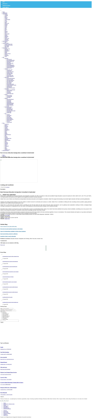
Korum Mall (9, 107)
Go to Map (7, 215)
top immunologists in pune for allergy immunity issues (11, 256)
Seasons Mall (9, 117)
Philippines (6, 36)
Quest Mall (9, 97)
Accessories (7, 124)
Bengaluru (6, 58)
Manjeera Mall (9, 90)
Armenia (6, 14)
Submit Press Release (6, 5)
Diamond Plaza (9, 95)
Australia (6, 15)
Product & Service (6, 150)
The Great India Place (10, 80)
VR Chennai (9, 74)
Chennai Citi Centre (10, 71)
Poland (6, 37)
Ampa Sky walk (9, 69)
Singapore (6, 39)
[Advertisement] (46, 330)
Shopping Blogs (7, 149)
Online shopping (7, 140)
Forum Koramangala (10, 66)
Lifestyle (6, 137)
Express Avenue (9, 72)
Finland (6, 25)
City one (8, 121)
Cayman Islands (7, 19)
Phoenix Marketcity (10, 119)
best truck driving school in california (8, 233)
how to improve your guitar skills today (8, 226)
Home (4, 1)
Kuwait (6, 30)
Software (6, 144)
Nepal (6, 32)
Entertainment (7, 50)
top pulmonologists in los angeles (7, 297)
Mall (3, 57)
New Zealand (7, 33)
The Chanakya (9, 82)
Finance (6, 51)
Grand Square (9, 70)
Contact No (2, 309)
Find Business (5, 13)
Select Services (3, 311)
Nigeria (6, 34)
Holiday (6, 133)
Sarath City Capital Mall (11, 89)
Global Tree (7, 218)
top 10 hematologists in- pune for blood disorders (10, 266)
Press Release (5, 47)
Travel (6, 56)
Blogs (4, 123)
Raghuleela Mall (9, 109)
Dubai (6, 22)
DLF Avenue (9, 83)
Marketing (6, 139)
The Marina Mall (10, 73)
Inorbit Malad (9, 102)
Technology (7, 55)
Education (6, 49)
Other (6, 141)
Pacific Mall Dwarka (10, 84)
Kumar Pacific (9, 120)
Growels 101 (9, 100)
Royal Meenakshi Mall (10, 60)
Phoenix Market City (10, 61)
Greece (6, 27)
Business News (7, 48)
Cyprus (6, 21)
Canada (6, 18)
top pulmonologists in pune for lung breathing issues (10, 302)
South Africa (7, 40)
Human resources (8, 53)
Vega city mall (9, 59)
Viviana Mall (9, 111)
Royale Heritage (9, 118)
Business (6, 126)
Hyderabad (6, 88)
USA (5, 147)
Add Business (5, 12)
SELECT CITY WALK (11, 87)
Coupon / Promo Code (8, 44)
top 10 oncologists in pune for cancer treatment (10, 281)
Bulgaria (6, 17)
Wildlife (6, 148)
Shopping (6, 143)
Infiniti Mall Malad (10, 104)
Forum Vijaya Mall (10, 75)
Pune (5, 113)
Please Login (2, 244)
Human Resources (8, 134)
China (6, 20)
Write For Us (5, 3)
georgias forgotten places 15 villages (8, 276)
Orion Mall (9, 62)
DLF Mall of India (10, 81)
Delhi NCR (7, 77)
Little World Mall (10, 108)
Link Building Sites (8, 138)
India (5, 28)
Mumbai (6, 98)
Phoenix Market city (10, 76)
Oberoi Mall (9, 101)
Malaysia (6, 31)
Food (5, 131)
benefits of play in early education (8, 236)
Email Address (3, 310)
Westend (8, 114)
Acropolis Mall (9, 96)
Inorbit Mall (9, 64)
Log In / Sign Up (6, 7)
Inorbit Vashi (9, 112)
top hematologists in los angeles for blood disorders (10, 261)
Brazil (6, 16)
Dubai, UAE (7, 23)
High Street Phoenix (10, 99)
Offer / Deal (7, 46)
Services (6, 54)
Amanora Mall (9, 122)
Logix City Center (10, 79)
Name (1, 308)
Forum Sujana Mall (10, 93)
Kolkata (6, 94)
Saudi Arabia (7, 38)
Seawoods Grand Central (11, 110)
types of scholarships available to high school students (13, 231)
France (6, 26)
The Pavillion (9, 115)
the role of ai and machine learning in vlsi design (11, 228)
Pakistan (6, 35)
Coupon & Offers (5, 43)
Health (6, 52)
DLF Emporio (9, 86)
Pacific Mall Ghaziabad (11, 78)
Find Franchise (5, 41)
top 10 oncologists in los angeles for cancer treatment (10, 271)
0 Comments (7, 187)
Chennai (6, 68)
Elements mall (9, 67)
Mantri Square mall (10, 63)
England (6, 24)
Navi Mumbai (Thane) (8, 106)
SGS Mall (8, 116)
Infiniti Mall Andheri (10, 103)
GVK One (8, 91)
